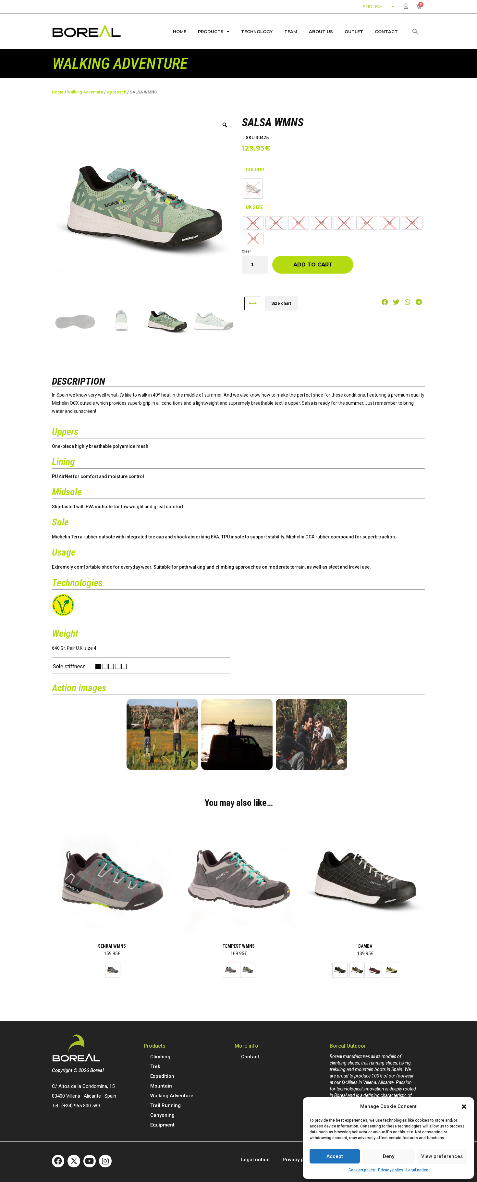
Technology (257, 31)
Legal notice (417, 1170)
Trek (155, 1066)
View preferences (442, 1156)
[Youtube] (89, 1161)
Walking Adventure (85, 92)
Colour (255, 169)
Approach (116, 92)
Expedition (162, 1076)
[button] (464, 1106)
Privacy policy (390, 1170)
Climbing (160, 1057)
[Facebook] (58, 1161)
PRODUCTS (211, 31)
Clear (246, 251)
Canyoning (162, 1115)
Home (58, 92)
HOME (179, 31)
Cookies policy (362, 1170)
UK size (254, 207)
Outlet (354, 31)
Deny (388, 1156)
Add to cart (313, 265)
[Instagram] (105, 1161)
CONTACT (386, 31)
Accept (334, 1156)
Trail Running (165, 1105)
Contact (250, 1057)
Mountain (161, 1086)
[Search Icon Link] (415, 31)
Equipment (162, 1125)
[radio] (112, 970)
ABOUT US (321, 31)
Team (290, 31)
